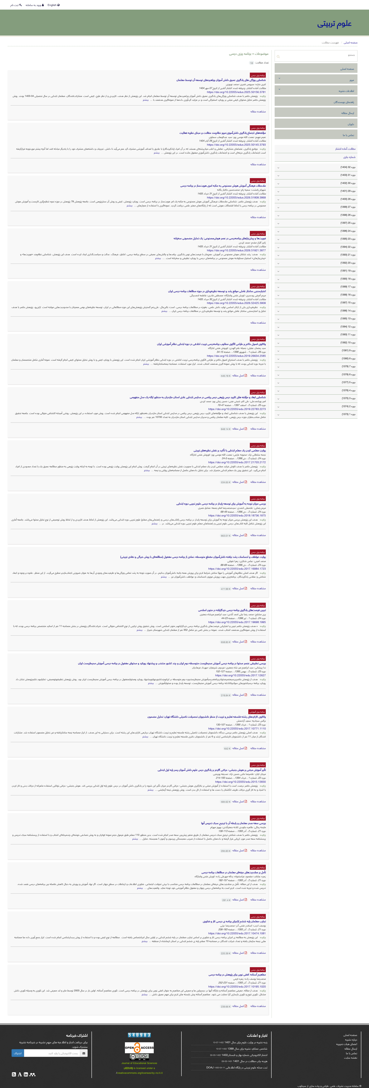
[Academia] (19, 1075)
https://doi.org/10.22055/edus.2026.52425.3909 (236, 302)
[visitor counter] (139, 1035)
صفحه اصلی (350, 42)
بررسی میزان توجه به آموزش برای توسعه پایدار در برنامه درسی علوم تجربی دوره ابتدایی (221, 503)
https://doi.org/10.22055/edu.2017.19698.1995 (237, 621)
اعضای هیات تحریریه (346, 1043)
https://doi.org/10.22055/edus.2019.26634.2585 (236, 355)
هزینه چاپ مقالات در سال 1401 (250, 1060)
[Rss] (14, 1075)
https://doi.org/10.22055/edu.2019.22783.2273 (237, 408)
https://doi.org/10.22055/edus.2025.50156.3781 (236, 91)
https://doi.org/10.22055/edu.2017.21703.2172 (237, 462)
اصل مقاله (233, 375)
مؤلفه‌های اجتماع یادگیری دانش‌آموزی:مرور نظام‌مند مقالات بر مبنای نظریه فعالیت (223, 132)
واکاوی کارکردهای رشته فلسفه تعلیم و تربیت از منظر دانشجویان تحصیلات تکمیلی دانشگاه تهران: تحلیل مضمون (207, 716)
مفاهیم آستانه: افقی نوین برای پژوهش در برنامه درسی (237, 974)
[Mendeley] (32, 1075)
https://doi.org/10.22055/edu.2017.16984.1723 (237, 568)
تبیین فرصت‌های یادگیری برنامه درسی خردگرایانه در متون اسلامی (232, 609)
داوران (351, 123)
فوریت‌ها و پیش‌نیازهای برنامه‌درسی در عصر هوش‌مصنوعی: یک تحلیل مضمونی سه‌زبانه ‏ (219, 238)
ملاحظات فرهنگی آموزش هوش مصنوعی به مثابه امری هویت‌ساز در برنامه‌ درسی (223, 185)
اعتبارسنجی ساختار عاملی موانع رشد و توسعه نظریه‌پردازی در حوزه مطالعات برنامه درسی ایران (217, 290)
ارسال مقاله (348, 112)
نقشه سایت (350, 1057)
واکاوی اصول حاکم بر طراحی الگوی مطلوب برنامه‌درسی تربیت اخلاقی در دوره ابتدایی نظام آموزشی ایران (211, 343)
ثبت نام (15, 4)
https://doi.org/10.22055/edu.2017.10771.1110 (237, 728)
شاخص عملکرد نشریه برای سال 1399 (247, 1048)
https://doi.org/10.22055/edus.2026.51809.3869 (236, 197)
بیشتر (146, 99)
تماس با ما (348, 134)
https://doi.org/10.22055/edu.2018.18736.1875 (237, 515)
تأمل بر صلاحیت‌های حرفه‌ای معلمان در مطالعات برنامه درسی (234, 872)
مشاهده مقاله (258, 111)
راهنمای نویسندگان (344, 101)
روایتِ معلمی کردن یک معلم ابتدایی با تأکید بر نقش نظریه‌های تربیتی (230, 450)
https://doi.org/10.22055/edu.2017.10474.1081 (237, 933)
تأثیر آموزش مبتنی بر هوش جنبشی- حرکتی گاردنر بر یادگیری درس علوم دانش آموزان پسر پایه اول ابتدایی (212, 769)
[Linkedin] (25, 1075)
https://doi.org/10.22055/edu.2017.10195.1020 (237, 986)
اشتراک (18, 1053)
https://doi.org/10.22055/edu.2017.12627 (240, 675)
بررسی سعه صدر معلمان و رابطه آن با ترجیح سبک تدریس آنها (233, 822)
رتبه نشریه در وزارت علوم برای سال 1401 (245, 1042)
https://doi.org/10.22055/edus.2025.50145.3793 (236, 144)
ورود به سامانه (34, 4)
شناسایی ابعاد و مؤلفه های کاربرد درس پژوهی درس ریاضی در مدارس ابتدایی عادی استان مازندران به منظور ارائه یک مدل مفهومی (198, 396)
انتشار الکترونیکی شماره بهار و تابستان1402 (244, 1054)
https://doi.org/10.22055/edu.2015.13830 (240, 781)
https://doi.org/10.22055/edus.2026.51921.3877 (236, 250)
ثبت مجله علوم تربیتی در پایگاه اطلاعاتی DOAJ (236, 1067)
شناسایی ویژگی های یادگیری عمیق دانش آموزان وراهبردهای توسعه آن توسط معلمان (221, 79)
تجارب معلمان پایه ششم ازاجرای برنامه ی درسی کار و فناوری (234, 921)
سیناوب (302, 1085)
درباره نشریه (351, 1039)
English (52, 4)
